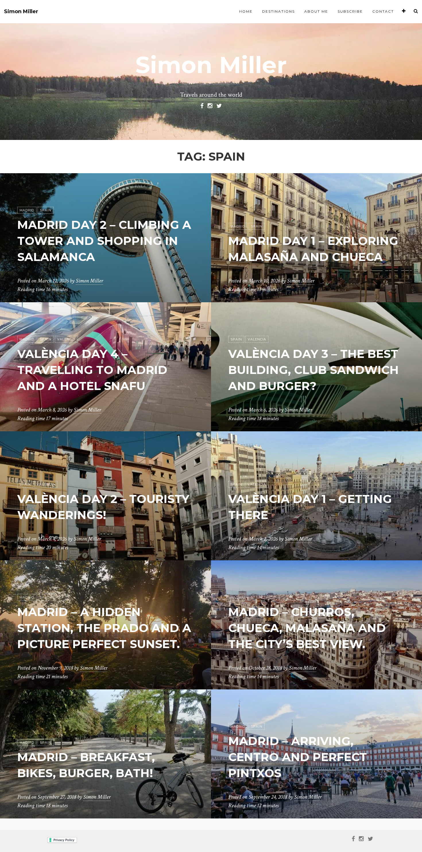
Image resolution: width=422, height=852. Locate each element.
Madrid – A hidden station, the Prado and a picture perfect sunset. (104, 628)
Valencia (66, 339)
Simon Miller (21, 12)
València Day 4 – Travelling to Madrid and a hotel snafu (92, 370)
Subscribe (350, 11)
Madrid (27, 210)
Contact (383, 11)
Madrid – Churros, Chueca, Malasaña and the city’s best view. (307, 628)
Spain (45, 210)
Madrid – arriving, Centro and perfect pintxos (297, 757)
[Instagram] (210, 105)
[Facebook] (202, 105)
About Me (316, 11)
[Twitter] (219, 105)
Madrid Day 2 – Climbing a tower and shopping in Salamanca (104, 241)
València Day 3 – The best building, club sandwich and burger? (313, 370)
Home (246, 11)
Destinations (278, 11)
